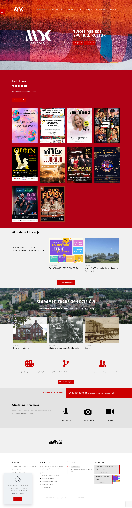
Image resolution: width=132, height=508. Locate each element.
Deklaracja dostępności (48, 478)
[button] (2, 11)
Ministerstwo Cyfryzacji (48, 484)
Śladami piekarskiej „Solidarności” (64, 347)
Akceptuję (18, 499)
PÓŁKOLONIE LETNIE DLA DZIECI (64, 268)
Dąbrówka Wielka (21, 347)
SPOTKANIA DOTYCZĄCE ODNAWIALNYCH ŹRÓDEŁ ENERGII (29, 249)
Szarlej (88, 347)
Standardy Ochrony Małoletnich (50, 476)
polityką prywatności (17, 493)
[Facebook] (117, 3)
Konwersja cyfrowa (47, 487)
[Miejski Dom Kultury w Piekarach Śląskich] (19, 9)
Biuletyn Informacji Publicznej (49, 481)
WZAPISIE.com (82, 498)
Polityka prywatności (47, 473)
